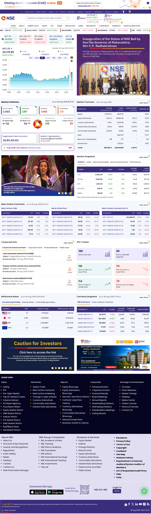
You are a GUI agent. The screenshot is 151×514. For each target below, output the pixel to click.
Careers (7, 463)
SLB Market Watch (11, 430)
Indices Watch (10, 416)
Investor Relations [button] (132, 26)
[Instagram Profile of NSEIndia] (144, 505)
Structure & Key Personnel (15, 443)
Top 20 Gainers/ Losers (14, 397)
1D (42, 58)
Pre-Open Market (11, 393)
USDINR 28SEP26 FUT (85, 314)
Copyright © (7, 504)
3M (54, 58)
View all (44, 467)
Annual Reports (99, 400)
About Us (7, 440)
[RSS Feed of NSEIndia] (148, 505)
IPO (56, 12)
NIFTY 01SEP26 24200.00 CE (12, 217)
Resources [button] (91, 26)
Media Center (128, 400)
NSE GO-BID (100, 489)
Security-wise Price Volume (75, 396)
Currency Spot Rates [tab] (11, 302)
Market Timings (129, 393)
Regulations (9, 450)
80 (71, 123)
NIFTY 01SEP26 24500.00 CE (113, 226)
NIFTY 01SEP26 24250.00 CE (12, 234)
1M (48, 58)
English (116, 12)
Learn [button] (80, 26)
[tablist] (113, 162)
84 (25, 123)
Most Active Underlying (44, 393)
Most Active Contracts (43, 390)
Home (13, 26)
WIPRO (79, 193)
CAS (22, 12)
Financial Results (100, 393)
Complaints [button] (104, 26)
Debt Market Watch (12, 423)
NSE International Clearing (53, 460)
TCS (78, 175)
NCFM (116, 491)
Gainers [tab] (81, 162)
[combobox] (46, 18)
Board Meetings (99, 397)
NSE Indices (46, 453)
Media (6, 457)
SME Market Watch (12, 413)
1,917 (24, 111)
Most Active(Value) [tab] (101, 162)
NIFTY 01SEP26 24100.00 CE (12, 230)
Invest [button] (44, 26)
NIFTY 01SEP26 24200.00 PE (63, 226)
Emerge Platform (87, 447)
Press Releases (98, 12)
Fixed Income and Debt (90, 467)
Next (73, 40)
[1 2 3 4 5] (38, 355)
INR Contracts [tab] (84, 302)
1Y (65, 58)
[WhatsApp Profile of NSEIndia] (125, 505)
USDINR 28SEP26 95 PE (86, 327)
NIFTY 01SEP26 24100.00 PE (62, 217)
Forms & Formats (130, 406)
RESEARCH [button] (116, 26)
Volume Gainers (11, 400)
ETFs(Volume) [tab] (135, 162)
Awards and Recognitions (15, 447)
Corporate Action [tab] (35, 247)
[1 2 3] (37, 176)
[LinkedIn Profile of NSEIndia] (136, 505)
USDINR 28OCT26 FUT (86, 323)
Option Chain (30, 12)
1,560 (44, 111)
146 (47, 123)
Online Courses (129, 403)
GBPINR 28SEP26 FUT (85, 319)
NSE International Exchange (54, 457)
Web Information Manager (16, 470)
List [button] (52, 26)
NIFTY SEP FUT (108, 217)
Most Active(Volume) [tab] (119, 162)
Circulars (62, 12)
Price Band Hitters (11, 406)
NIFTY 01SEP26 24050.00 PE (63, 234)
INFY (78, 184)
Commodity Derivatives (44, 403)
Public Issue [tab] (64, 247)
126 (62, 111)
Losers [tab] (88, 162)
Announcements (100, 387)
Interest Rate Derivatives (44, 406)
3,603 (6, 111)
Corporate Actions (101, 390)
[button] (95, 22)
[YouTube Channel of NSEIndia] (140, 505)
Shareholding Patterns (103, 403)
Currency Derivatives (43, 400)
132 (7, 123)
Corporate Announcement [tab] (14, 247)
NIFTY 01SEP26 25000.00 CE (113, 230)
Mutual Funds (85, 450)
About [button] (22, 26)
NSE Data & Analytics (51, 447)
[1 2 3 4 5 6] (113, 355)
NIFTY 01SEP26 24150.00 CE (12, 221)
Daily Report (71, 12)
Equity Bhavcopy (70, 387)
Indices (82, 443)
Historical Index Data (72, 419)
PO (31, 58)
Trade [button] (59, 26)
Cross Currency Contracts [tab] (102, 302)
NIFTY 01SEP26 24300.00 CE (12, 226)
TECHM (80, 179)
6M (59, 58)
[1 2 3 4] (113, 65)
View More (143, 157)
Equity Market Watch (13, 410)
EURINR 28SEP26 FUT (85, 331)
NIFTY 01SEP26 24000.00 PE (63, 230)
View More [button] (143, 103)
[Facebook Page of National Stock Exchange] (129, 505)
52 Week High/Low (12, 403)
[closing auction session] (75, 5)
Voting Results (99, 413)
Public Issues (85, 470)
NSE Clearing (47, 443)
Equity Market (85, 440)
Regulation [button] (70, 26)
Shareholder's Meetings (103, 410)
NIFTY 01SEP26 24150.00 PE (62, 221)
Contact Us (108, 12)
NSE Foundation (48, 450)
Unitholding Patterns (102, 406)
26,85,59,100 (11, 140)
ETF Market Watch (11, 420)
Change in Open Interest (44, 397)
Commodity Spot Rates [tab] (45, 302)
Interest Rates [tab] (28, 302)
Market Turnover (41, 12)
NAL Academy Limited (51, 440)
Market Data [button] (33, 26)
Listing (6, 387)
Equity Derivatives (87, 453)
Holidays (79, 12)
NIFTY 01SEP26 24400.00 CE (113, 234)
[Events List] (130, 11)
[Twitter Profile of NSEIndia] (132, 505)
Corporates (88, 12)
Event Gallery (9, 453)
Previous (3, 40)
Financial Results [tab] (51, 247)
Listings (50, 12)
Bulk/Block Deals (11, 426)
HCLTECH (80, 188)
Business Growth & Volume (75, 423)
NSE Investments (49, 463)
